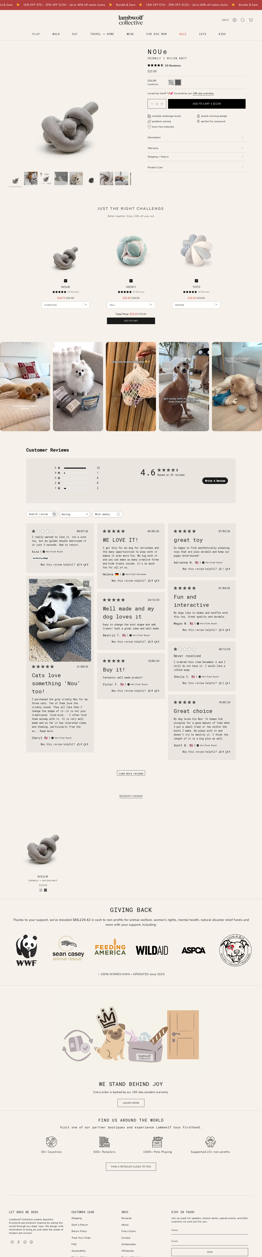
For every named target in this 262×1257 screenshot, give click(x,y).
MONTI (131, 287)
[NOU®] (43, 838)
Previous (8, 109)
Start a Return (79, 1224)
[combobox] (74, 514)
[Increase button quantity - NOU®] (162, 103)
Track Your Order (81, 1238)
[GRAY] (40, 890)
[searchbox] (38, 514)
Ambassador (128, 1244)
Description (154, 137)
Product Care (155, 167)
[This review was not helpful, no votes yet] (84, 564)
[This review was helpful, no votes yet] (78, 564)
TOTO (196, 287)
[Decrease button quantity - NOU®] (151, 103)
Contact (125, 1238)
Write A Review (215, 480)
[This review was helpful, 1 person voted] (220, 569)
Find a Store (128, 1231)
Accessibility (78, 1251)
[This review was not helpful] (226, 683)
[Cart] (251, 20)
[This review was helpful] (220, 683)
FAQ (74, 1244)
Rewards (126, 1218)
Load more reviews (131, 773)
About (125, 1224)
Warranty (153, 148)
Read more (46, 731)
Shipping (76, 1218)
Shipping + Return (158, 156)
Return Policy (79, 1231)
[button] (36, 34)
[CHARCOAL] (45, 890)
